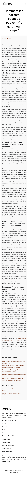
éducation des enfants (8, 280)
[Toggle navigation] (23, 4)
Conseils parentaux (7, 38)
